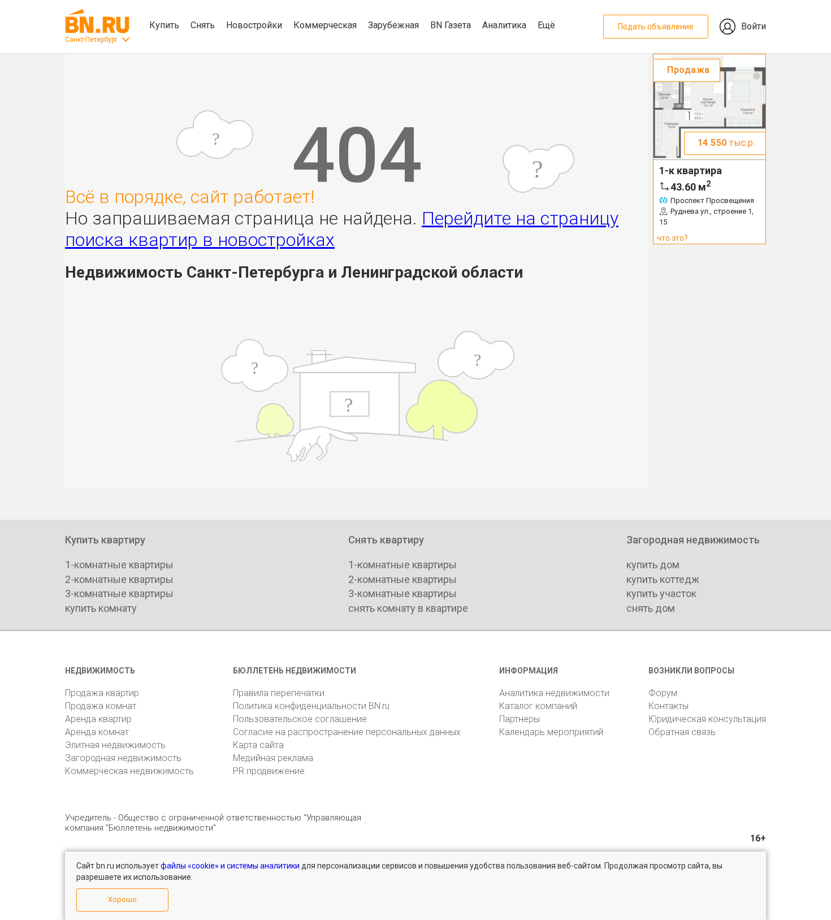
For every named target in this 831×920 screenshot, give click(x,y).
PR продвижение (269, 771)
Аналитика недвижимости (554, 693)
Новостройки (254, 25)
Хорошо (122, 899)
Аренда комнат (97, 732)
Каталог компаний (538, 706)
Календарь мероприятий (551, 732)
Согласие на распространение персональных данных (347, 732)
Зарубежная (393, 25)
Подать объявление (656, 26)
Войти (753, 26)
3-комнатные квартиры (119, 593)
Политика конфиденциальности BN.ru (311, 706)
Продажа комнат (100, 706)
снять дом (650, 608)
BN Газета (450, 25)
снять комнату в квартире (408, 608)
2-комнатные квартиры (119, 579)
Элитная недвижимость (115, 745)
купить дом (652, 565)
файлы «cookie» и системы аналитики (230, 865)
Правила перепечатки (278, 693)
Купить (164, 25)
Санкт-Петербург (91, 40)
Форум (662, 693)
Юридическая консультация (707, 719)
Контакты (668, 706)
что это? (672, 238)
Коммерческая (325, 25)
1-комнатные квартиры (119, 565)
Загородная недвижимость (123, 758)
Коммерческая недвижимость (129, 771)
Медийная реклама (273, 758)
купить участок (661, 593)
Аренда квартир (98, 719)
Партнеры (519, 719)
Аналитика (504, 25)
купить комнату (101, 608)
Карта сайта (258, 745)
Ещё (546, 25)
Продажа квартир (102, 693)
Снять (203, 25)
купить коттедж (662, 579)
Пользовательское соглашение (300, 719)
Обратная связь (682, 732)
